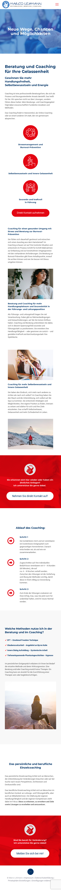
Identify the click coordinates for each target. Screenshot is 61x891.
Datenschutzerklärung (44, 878)
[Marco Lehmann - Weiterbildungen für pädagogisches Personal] (21, 4)
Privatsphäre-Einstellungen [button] (19, 880)
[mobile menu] (57, 4)
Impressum (28, 878)
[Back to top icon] (30, 872)
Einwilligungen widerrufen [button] (42, 880)
